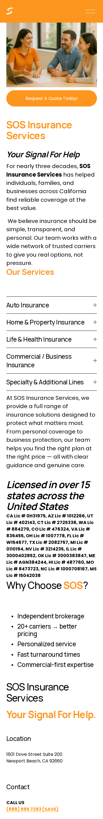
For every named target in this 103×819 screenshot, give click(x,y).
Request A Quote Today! (52, 98)
